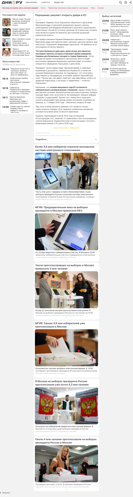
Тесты (43, 8)
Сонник (101, 8)
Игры (93, 8)
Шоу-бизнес (31, 2)
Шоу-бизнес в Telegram (66, 127)
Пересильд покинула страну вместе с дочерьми (68, 8)
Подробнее (41, 139)
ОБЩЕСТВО (59, 2)
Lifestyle (45, 2)
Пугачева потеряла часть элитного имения (20, 8)
